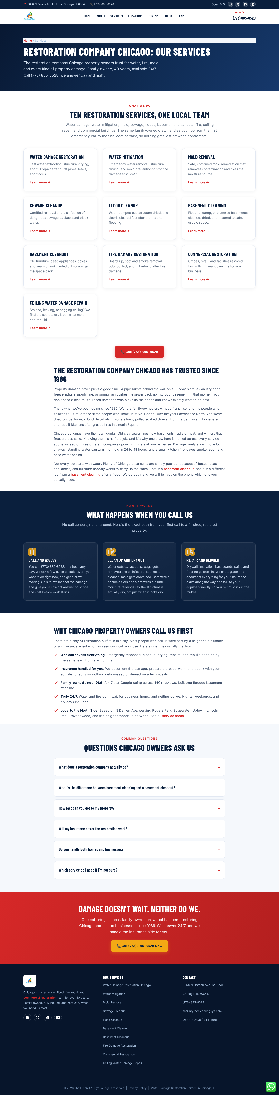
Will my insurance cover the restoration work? (93, 828)
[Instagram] (230, 4)
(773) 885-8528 (244, 17)
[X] (237, 4)
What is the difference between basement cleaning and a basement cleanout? (117, 787)
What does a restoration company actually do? (93, 766)
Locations (135, 16)
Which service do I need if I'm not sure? (88, 869)
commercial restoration (40, 997)
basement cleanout (179, 469)
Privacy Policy (137, 1088)
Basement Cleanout (116, 1037)
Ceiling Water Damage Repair (122, 1063)
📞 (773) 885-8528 (102, 4)
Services (116, 16)
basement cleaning (85, 474)
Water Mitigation (114, 994)
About (101, 16)
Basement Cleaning (116, 1028)
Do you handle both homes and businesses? (91, 849)
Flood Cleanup (112, 1019)
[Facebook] (245, 4)
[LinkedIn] (253, 4)
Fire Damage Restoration (119, 1045)
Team (180, 16)
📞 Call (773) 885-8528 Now (139, 946)
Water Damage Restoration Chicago (127, 985)
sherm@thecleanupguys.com (202, 1011)
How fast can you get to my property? (86, 808)
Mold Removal (112, 1002)
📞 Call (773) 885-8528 (139, 352)
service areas (173, 716)
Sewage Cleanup (114, 1011)
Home (87, 16)
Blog (168, 16)
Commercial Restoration (119, 1054)
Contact (154, 16)
